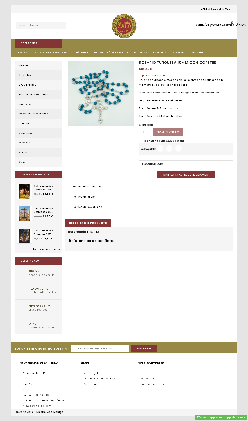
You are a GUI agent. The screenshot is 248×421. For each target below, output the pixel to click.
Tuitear (169, 148)
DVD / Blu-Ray (27, 84)
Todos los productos (46, 249)
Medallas (140, 52)
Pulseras (179, 52)
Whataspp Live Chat (230, 417)
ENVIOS (34, 271)
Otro (33, 323)
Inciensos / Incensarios (111, 52)
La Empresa (148, 378)
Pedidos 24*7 (39, 289)
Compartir (160, 148)
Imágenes (81, 52)
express (219, 412)
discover (209, 412)
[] (62, 25)
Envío (143, 373)
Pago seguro (92, 384)
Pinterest (178, 148)
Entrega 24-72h (41, 306)
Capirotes (25, 75)
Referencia (77, 232)
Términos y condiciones (99, 378)
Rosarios (198, 52)
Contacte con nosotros (155, 384)
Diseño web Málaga (50, 412)
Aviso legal (91, 373)
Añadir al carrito (168, 132)
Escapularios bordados (52, 52)
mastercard (228, 412)
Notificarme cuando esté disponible (186, 174)
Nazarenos (25, 133)
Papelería (160, 52)
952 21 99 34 (224, 8)
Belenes (23, 52)
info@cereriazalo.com (36, 406)
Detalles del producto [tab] (88, 223)
